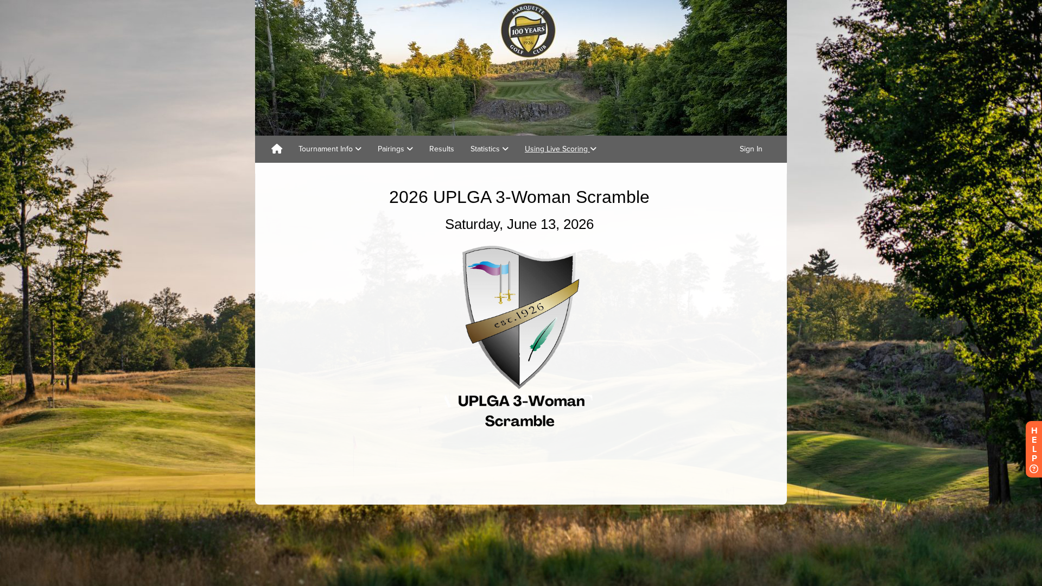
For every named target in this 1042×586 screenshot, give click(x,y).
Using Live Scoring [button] (557, 149)
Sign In (751, 149)
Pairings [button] (392, 149)
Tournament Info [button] (326, 149)
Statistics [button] (486, 149)
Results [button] (441, 149)
